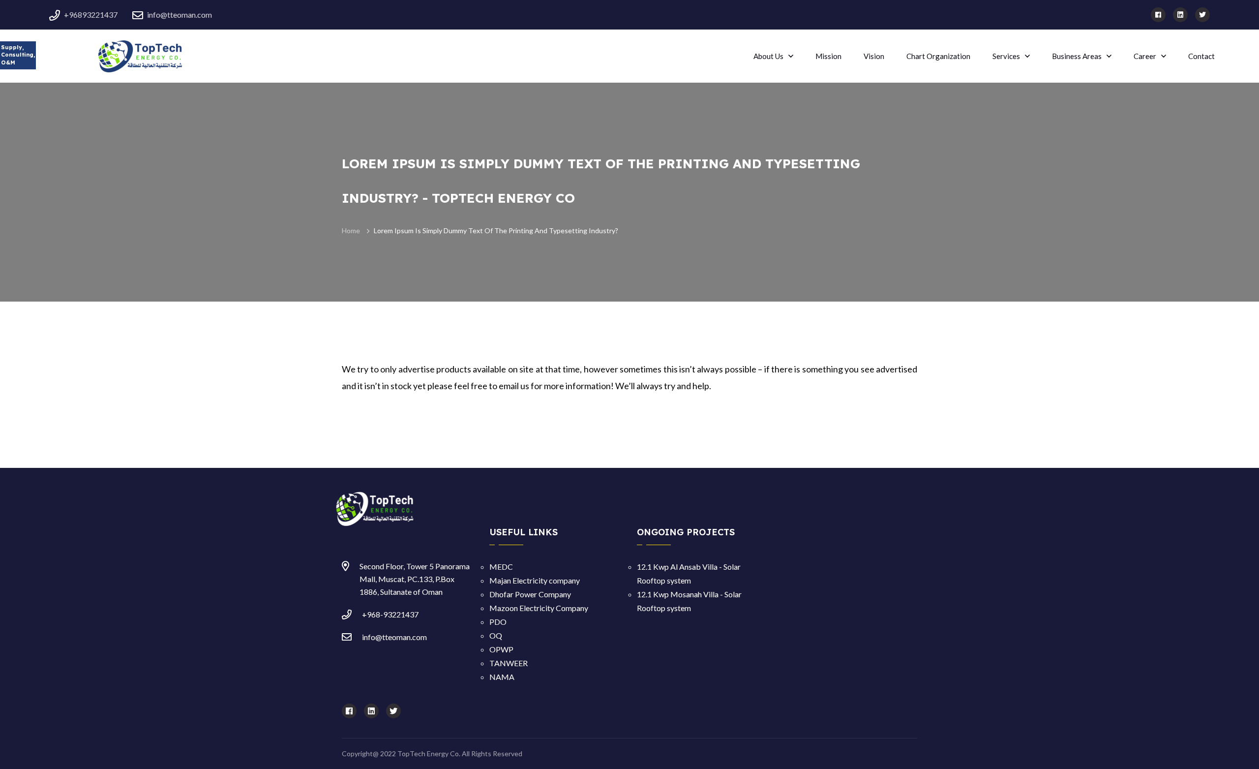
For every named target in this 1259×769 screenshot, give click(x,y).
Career (1145, 56)
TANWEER (508, 663)
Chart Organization (938, 56)
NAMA (501, 676)
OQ (495, 635)
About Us (768, 56)
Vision (874, 56)
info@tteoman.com (179, 14)
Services (1006, 56)
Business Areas (1077, 56)
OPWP (501, 649)
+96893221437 (91, 14)
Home (351, 230)
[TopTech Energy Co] (123, 55)
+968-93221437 (390, 614)
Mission (828, 56)
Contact (1201, 56)
